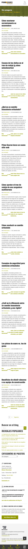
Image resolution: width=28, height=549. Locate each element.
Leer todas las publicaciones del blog (11, 500)
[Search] (25, 3)
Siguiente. (16, 417)
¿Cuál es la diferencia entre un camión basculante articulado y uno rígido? (13, 305)
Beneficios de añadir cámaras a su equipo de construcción (14, 381)
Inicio (3, 12)
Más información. (14, 95)
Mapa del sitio (17, 540)
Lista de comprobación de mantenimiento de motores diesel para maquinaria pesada (13, 495)
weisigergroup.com (6, 535)
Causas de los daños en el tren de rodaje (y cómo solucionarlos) (12, 65)
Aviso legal (4, 540)
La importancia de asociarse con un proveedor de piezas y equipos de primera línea (13, 435)
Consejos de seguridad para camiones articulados (13, 264)
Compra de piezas (17, 547)
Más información (14, 52)
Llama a (3, 548)
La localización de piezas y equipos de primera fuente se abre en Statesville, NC (13, 439)
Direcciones (10, 548)
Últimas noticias (8, 12)
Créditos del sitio (10, 540)
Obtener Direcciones (7, 470)
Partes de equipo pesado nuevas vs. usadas (12, 450)
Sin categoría (5, 30)
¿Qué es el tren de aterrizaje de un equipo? (12, 490)
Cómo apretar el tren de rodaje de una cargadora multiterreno (12, 187)
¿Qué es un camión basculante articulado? (11, 108)
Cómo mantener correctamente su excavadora (9, 23)
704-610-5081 (9, 475)
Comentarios (5, 480)
